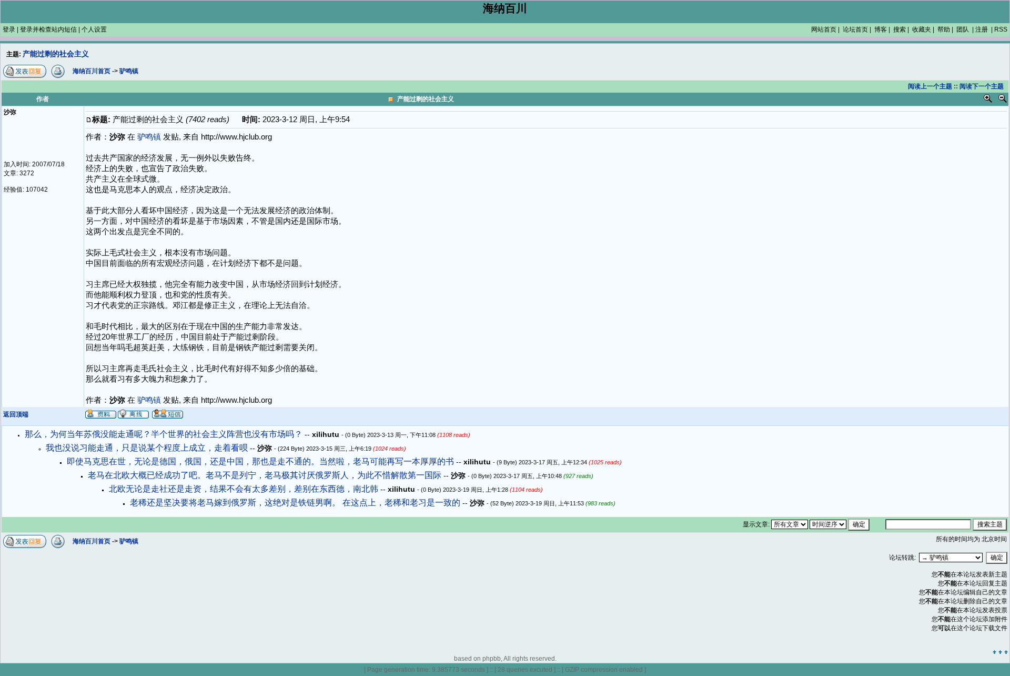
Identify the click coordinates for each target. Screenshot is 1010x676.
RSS (1000, 29)
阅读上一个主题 (930, 86)
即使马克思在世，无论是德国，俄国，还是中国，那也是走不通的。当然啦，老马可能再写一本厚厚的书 (261, 461)
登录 (9, 29)
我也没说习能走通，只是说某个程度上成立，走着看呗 (148, 447)
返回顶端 (15, 414)
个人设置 (94, 29)
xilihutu (326, 434)
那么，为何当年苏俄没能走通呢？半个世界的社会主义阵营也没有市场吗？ (165, 434)
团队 (962, 29)
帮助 (943, 29)
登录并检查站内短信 (48, 29)
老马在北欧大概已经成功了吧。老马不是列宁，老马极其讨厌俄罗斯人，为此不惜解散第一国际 (265, 475)
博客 (880, 29)
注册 (981, 29)
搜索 (899, 29)
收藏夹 (921, 29)
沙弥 (265, 448)
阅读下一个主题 (981, 86)
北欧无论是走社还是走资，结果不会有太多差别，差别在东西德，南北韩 (244, 488)
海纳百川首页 (91, 541)
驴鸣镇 (149, 400)
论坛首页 (855, 29)
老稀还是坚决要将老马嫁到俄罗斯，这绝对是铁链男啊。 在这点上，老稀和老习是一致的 (296, 502)
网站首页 (823, 29)
